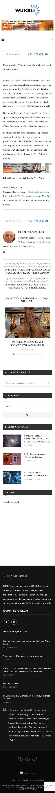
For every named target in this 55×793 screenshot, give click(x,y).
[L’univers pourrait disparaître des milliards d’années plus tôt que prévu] (12, 441)
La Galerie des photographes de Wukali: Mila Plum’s (26, 642)
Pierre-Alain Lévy (31, 232)
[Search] (51, 39)
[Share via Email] (46, 54)
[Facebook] (7, 622)
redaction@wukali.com (38, 191)
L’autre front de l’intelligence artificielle (36, 474)
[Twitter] (14, 622)
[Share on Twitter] (37, 54)
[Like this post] (31, 54)
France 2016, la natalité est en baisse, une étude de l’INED (26, 697)
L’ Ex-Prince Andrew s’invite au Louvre (34, 455)
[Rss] (34, 758)
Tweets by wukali (11, 501)
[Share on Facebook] (34, 54)
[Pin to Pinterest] (40, 54)
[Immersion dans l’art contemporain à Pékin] (27, 322)
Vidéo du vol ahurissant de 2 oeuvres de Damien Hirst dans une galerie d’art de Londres (27, 670)
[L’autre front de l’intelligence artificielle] (12, 477)
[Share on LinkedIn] (43, 54)
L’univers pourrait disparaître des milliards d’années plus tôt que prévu (37, 439)
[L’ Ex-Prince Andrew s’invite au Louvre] (12, 459)
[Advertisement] (27, 532)
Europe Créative (11, 684)
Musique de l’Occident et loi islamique (22, 656)
